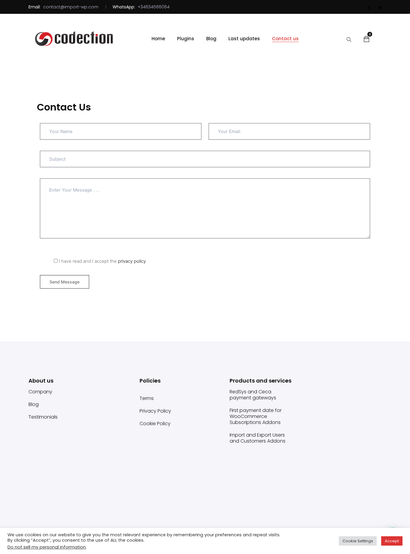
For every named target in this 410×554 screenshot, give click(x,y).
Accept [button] (392, 541)
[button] (366, 38)
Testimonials (43, 416)
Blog (211, 38)
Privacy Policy (155, 410)
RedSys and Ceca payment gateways (253, 394)
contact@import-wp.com (70, 7)
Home (158, 38)
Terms (147, 398)
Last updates (244, 38)
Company (40, 391)
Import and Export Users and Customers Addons (257, 437)
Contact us (285, 38)
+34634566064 (154, 7)
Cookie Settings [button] (357, 541)
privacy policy (132, 261)
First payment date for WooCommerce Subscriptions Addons (256, 416)
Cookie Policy (155, 423)
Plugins (185, 38)
